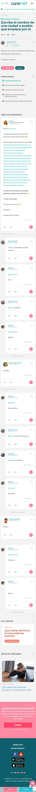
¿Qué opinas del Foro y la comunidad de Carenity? (17, 633)
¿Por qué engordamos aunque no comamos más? (16, 688)
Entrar (26, 789)
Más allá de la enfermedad (15, 85)
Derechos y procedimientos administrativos (15, 95)
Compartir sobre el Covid (14, 90)
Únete (18, 725)
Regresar (4, 15)
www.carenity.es (16, 778)
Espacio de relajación (12, 19)
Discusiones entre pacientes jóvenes (18, 101)
